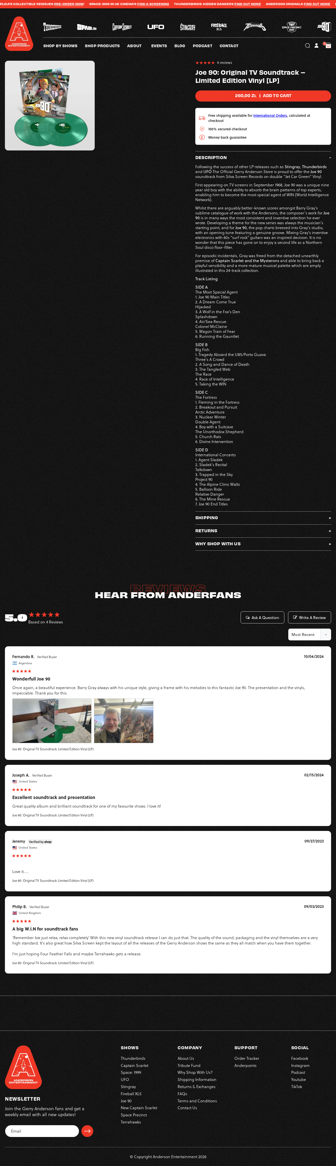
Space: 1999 (131, 1072)
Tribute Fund (189, 1065)
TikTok (296, 1086)
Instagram (300, 1065)
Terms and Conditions (197, 1100)
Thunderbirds (133, 1058)
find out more (289, 3)
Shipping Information (197, 1079)
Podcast (298, 1072)
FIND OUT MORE (220, 3)
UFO (125, 1079)
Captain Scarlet (134, 1065)
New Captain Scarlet (139, 1107)
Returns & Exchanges (196, 1086)
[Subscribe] (87, 1131)
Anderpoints (245, 1065)
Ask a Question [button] (265, 617)
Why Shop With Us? (195, 1072)
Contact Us (187, 1107)
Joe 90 (126, 1100)
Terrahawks (131, 1122)
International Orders (270, 115)
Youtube (298, 1079)
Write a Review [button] (312, 617)
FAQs (182, 1093)
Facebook (299, 1058)
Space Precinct (134, 1115)
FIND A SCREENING (125, 3)
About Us (186, 1058)
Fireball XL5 (131, 1093)
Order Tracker (246, 1058)
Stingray (128, 1086)
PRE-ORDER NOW (41, 3)
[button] (139, 45)
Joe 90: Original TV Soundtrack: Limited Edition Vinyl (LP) (52, 749)
